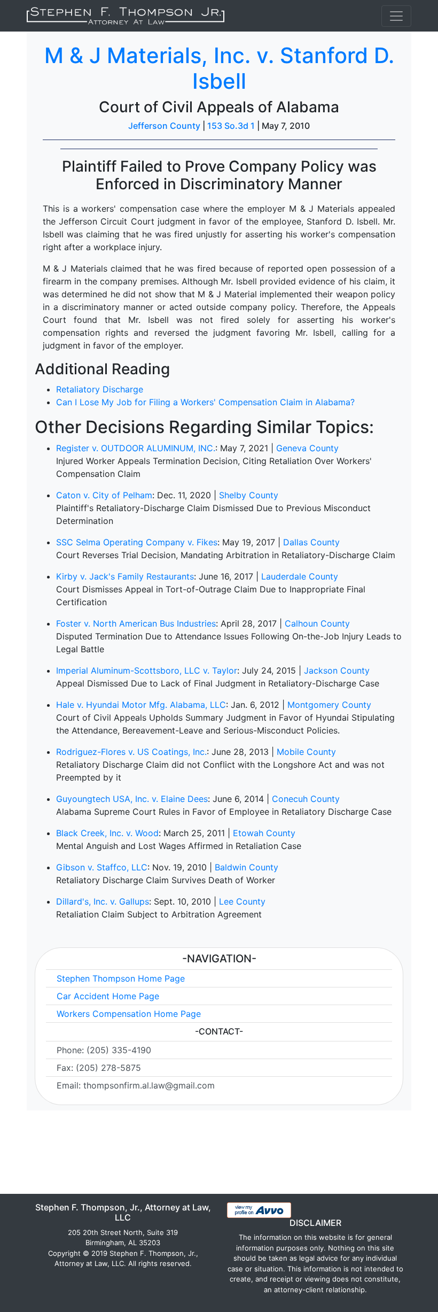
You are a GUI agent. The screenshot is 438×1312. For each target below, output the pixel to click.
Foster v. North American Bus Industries (136, 623)
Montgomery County (329, 704)
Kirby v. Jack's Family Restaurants (125, 576)
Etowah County (264, 833)
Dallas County (311, 542)
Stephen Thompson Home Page (121, 978)
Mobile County (306, 751)
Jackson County (337, 670)
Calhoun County (317, 623)
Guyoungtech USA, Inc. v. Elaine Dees (132, 798)
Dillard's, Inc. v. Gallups (102, 901)
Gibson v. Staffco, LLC (101, 867)
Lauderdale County (299, 576)
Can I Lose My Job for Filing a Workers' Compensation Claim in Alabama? (205, 402)
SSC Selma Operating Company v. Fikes (136, 542)
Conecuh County (306, 798)
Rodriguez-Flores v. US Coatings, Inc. (131, 751)
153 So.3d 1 (231, 125)
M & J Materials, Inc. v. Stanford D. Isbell (219, 68)
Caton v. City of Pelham (104, 495)
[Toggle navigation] (396, 16)
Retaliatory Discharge (99, 389)
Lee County (242, 901)
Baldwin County (246, 867)
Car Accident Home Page (108, 996)
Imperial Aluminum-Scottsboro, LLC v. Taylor (146, 670)
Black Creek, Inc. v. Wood (107, 833)
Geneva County (307, 448)
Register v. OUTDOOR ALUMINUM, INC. (135, 448)
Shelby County (248, 495)
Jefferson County (164, 125)
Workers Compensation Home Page (129, 1013)
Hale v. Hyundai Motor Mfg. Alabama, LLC (141, 704)
